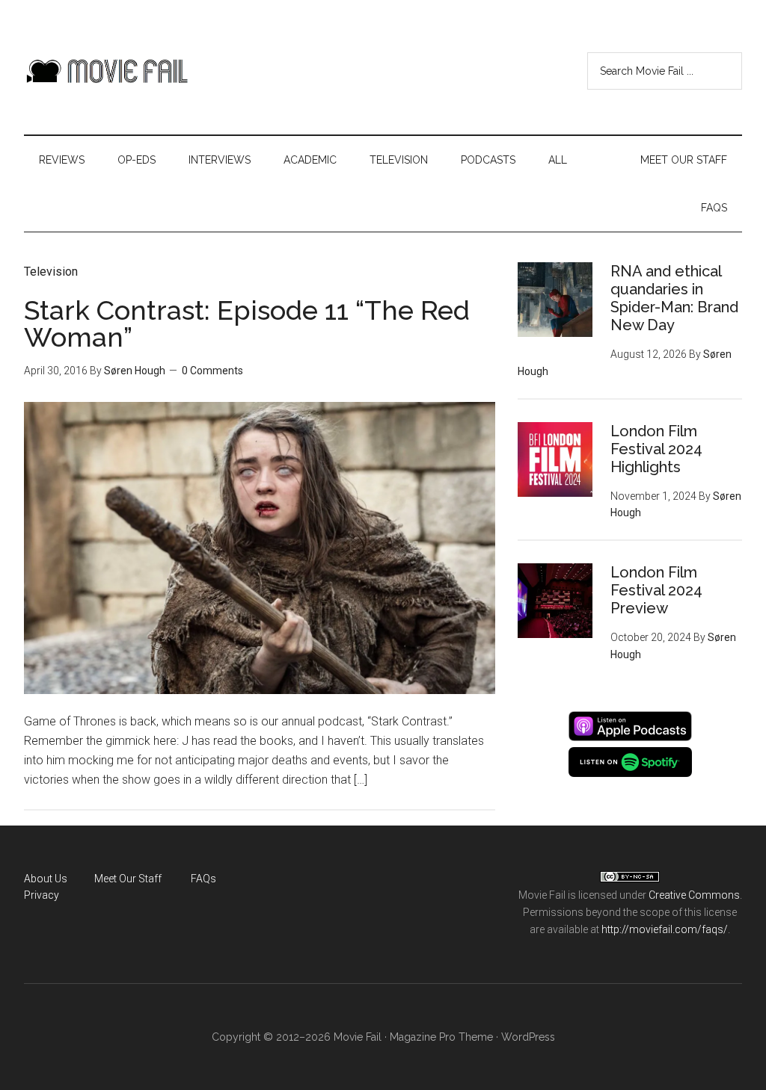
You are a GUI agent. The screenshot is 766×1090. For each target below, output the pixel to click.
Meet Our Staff (128, 879)
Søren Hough (134, 371)
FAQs (203, 879)
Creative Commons (694, 895)
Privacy (41, 895)
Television (51, 271)
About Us (45, 879)
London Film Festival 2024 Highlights (656, 449)
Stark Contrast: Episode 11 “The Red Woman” (247, 323)
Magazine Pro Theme (441, 1037)
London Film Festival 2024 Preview (656, 590)
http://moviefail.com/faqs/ (664, 929)
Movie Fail (106, 71)
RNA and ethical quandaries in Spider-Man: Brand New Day (674, 298)
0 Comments (212, 371)
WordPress (528, 1037)
